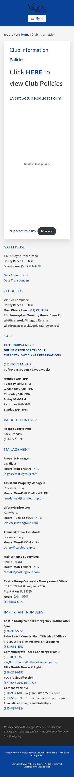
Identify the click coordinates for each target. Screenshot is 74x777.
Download (46, 231)
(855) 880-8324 (13, 708)
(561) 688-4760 (13, 647)
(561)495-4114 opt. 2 (17, 364)
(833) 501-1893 (13, 698)
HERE (34, 72)
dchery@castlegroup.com (21, 547)
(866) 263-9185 (13, 672)
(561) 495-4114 (38, 310)
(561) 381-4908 (31, 266)
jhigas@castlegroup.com (20, 474)
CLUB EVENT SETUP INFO (23, 231)
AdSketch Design (42, 766)
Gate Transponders (17, 280)
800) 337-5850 (14, 631)
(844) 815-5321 (13, 602)
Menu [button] (39, 18)
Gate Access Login (16, 275)
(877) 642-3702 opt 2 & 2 (20, 683)
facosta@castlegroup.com (22, 572)
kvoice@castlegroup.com (21, 523)
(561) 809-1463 (13, 657)
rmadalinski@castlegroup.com (24, 498)
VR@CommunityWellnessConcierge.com (31, 662)
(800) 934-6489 (13, 693)
